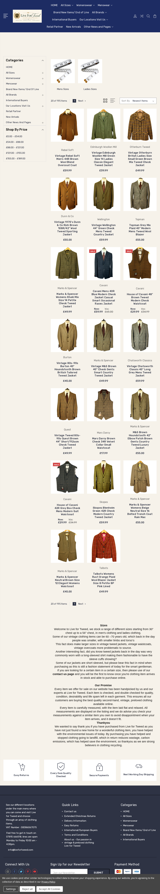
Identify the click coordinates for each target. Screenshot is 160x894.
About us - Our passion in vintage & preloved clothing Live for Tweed (79, 842)
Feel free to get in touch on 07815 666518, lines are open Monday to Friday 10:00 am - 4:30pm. (22, 839)
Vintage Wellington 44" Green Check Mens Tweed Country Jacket (104, 230)
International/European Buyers (81, 830)
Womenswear (84, 5)
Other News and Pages (97, 26)
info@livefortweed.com (20, 849)
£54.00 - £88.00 (15, 142)
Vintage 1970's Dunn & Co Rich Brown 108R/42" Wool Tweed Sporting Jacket (67, 228)
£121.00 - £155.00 (15, 153)
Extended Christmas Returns (80, 816)
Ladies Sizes (90, 89)
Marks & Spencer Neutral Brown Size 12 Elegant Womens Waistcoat (67, 581)
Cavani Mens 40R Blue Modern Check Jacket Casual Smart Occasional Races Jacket (104, 297)
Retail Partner (55, 26)
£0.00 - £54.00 (14, 136)
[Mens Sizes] (63, 71)
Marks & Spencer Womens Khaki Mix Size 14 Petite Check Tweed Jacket (67, 300)
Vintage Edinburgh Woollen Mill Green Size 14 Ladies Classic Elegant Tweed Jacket (103, 159)
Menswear (104, 5)
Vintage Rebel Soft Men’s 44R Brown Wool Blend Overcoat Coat (67, 160)
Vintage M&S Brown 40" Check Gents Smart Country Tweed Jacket (103, 371)
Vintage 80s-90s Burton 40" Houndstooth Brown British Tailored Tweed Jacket (67, 369)
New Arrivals (73, 26)
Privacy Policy (48, 881)
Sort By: (126, 100)
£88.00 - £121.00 (15, 147)
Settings (11, 889)
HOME (54, 5)
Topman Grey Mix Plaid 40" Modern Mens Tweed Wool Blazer (140, 230)
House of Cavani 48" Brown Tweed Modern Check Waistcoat (140, 299)
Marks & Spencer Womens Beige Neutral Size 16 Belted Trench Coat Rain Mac (139, 511)
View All (127, 844)
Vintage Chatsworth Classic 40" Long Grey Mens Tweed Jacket (140, 371)
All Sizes (66, 5)
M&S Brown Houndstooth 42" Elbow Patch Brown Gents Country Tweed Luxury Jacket (140, 440)
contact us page (63, 674)
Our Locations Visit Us (92, 19)
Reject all (27, 889)
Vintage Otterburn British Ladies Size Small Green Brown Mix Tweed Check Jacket (140, 159)
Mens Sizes (63, 89)
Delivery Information (75, 820)
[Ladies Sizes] (90, 71)
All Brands (98, 12)
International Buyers (64, 19)
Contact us (70, 811)
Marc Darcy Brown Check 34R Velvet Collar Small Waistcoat (103, 443)
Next (80, 100)
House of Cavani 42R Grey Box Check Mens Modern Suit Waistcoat (67, 509)
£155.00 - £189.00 (15, 158)
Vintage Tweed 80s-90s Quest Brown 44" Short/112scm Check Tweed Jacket (67, 441)
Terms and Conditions (76, 834)
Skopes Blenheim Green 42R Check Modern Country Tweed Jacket (104, 512)
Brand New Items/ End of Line (71, 12)
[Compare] (141, 18)
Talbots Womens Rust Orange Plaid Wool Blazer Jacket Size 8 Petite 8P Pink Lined (103, 580)
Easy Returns (71, 825)
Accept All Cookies (49, 889)
